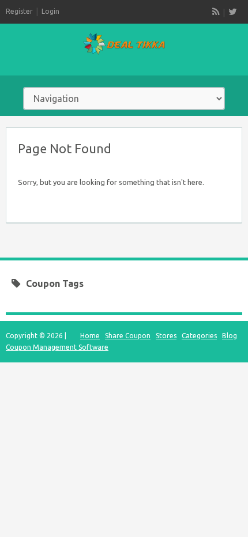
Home (90, 335)
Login (50, 11)
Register (19, 11)
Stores (166, 335)
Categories (199, 335)
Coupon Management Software (57, 347)
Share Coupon (128, 335)
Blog (229, 335)
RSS (216, 11)
